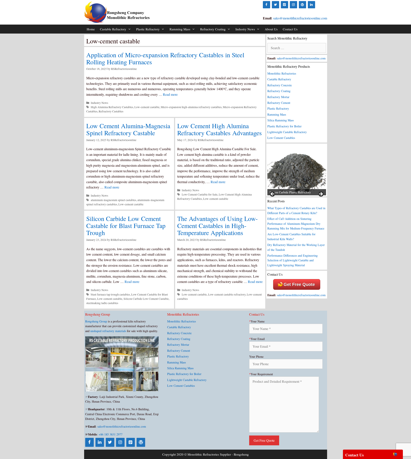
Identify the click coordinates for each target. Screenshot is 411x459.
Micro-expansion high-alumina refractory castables (191, 107)
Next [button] (320, 194)
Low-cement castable (146, 107)
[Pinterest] (284, 4)
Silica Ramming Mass (280, 120)
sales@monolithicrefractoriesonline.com (300, 18)
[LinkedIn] (311, 4)
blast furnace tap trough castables (110, 294)
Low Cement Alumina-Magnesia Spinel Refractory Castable (128, 129)
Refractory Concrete (279, 85)
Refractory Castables (111, 111)
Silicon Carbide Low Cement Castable (146, 299)
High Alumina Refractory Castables (112, 107)
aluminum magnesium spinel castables (113, 200)
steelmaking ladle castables (102, 303)
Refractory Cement (278, 103)
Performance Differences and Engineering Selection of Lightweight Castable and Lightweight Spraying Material (292, 260)
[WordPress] (302, 4)
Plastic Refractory (148, 29)
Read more (170, 94)
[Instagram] (293, 4)
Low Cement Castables (281, 138)
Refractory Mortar (278, 97)
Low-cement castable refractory (227, 294)
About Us (271, 29)
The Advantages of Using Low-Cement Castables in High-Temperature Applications (217, 225)
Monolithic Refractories (281, 73)
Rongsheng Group (96, 321)
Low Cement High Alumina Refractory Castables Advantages (219, 129)
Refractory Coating (213, 29)
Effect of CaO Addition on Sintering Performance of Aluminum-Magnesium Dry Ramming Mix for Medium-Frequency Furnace (295, 223)
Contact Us (290, 29)
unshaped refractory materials (108, 331)
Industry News (245, 29)
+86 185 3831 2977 (110, 434)
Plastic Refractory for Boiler (284, 126)
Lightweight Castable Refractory (287, 132)
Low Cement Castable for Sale (199, 194)
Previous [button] (273, 194)
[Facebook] (266, 4)
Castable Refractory (113, 29)
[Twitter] (275, 4)
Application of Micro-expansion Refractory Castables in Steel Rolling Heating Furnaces (165, 58)
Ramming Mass (180, 29)
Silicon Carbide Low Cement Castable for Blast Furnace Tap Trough (125, 225)
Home (91, 29)
